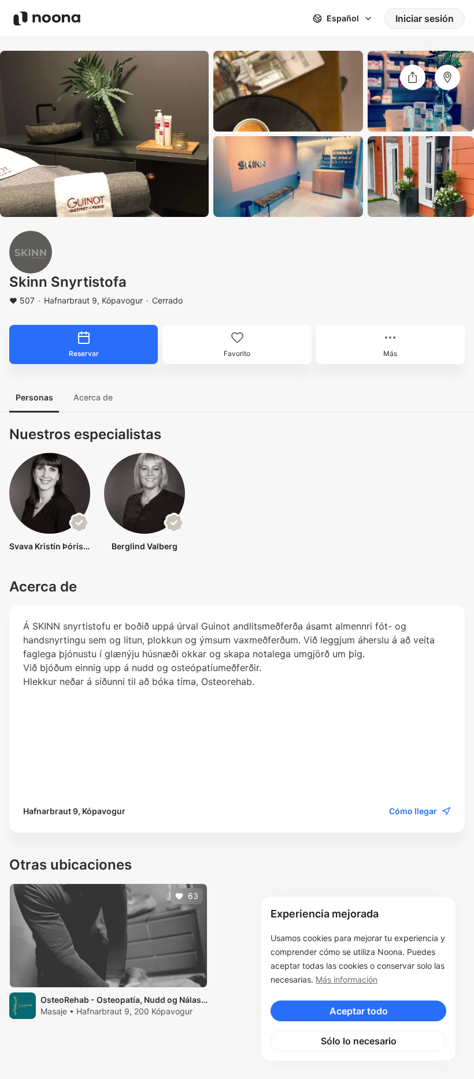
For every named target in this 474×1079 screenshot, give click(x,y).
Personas (34, 397)
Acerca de (93, 397)
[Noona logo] (46, 18)
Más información (346, 979)
